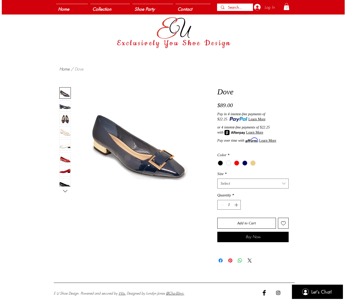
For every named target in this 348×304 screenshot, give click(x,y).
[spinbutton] (229, 205)
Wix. (122, 293)
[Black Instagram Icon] (278, 293)
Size (222, 174)
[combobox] (253, 184)
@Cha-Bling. (175, 293)
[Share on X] (250, 260)
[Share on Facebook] (221, 260)
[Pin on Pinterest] (230, 260)
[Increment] (236, 205)
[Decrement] (221, 205)
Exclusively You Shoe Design (174, 43)
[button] (286, 6)
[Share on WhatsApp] (240, 260)
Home (64, 69)
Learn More (256, 119)
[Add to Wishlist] (283, 223)
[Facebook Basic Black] (264, 293)
